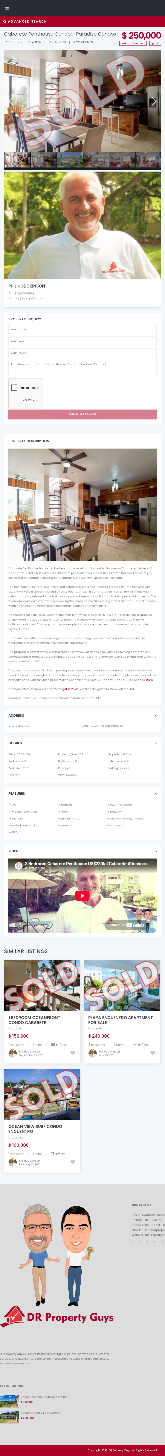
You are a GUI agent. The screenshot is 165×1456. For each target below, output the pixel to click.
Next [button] (153, 101)
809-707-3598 (24, 293)
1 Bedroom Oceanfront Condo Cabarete (34, 1020)
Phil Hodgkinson (26, 286)
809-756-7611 (154, 1220)
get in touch (70, 689)
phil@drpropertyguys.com (32, 298)
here (149, 680)
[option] (82, 101)
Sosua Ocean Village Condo (41, 1413)
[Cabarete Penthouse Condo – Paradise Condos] (82, 101)
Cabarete (15, 42)
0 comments (83, 42)
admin (36, 42)
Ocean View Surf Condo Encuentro (35, 1129)
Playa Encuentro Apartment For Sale (120, 1020)
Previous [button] (10, 101)
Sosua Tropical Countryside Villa (43, 1397)
